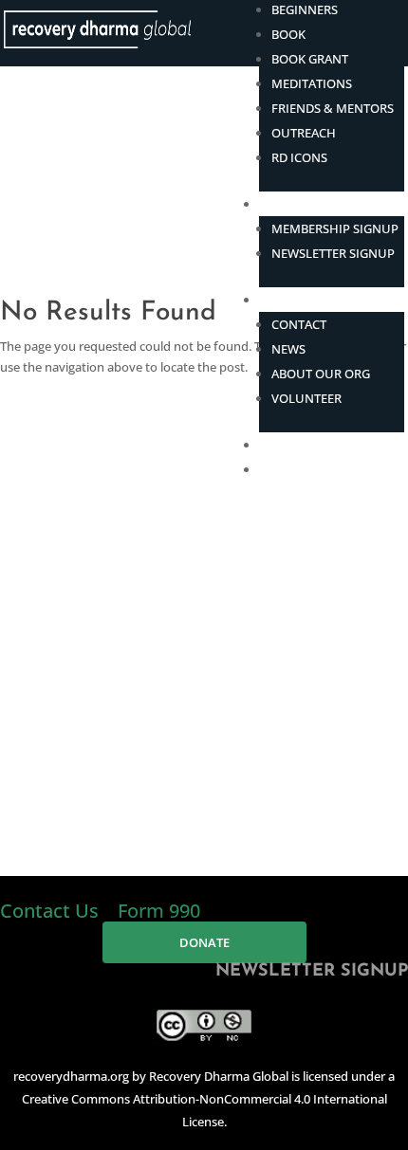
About (279, 299)
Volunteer (306, 398)
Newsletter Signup (333, 253)
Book (288, 34)
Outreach (303, 132)
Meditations (311, 83)
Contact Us (51, 910)
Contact (298, 324)
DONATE (283, 469)
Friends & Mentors (332, 108)
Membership (298, 203)
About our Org (320, 373)
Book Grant (309, 58)
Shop (275, 444)
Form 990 (159, 910)
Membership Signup (335, 228)
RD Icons (299, 157)
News (288, 348)
